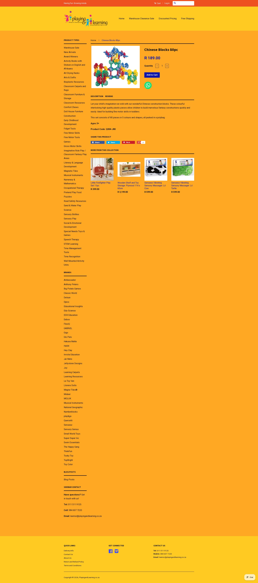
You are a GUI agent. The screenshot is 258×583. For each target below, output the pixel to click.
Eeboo (67, 319)
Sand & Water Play (72, 205)
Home (121, 18)
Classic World (70, 293)
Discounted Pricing (168, 18)
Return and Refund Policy (74, 562)
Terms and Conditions (72, 565)
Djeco (66, 302)
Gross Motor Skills (72, 146)
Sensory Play (70, 218)
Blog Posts (69, 479)
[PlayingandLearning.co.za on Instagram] (116, 552)
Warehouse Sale (71, 47)
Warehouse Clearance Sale (141, 18)
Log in (167, 3)
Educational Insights (73, 306)
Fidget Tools (70, 128)
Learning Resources (73, 376)
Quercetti (68, 420)
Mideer (67, 394)
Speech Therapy (71, 239)
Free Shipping (187, 18)
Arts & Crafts (70, 77)
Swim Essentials (72, 442)
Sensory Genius (71, 429)
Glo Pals (68, 337)
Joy (65, 368)
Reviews (109, 96)
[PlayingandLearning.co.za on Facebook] (111, 552)
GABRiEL (68, 328)
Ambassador (70, 280)
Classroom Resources (74, 103)
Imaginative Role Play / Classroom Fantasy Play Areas (75, 154)
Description (97, 96)
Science (67, 210)
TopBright (68, 460)
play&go (67, 416)
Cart (159, 3)
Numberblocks (71, 411)
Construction (70, 116)
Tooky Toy (68, 455)
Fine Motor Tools (72, 137)
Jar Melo (68, 359)
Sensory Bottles (71, 214)
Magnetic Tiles (71, 171)
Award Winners (71, 56)
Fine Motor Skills (72, 133)
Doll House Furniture (73, 111)
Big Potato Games (72, 288)
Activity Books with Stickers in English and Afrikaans (74, 65)
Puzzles (68, 196)
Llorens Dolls (70, 385)
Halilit (66, 346)
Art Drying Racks (71, 73)
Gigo (66, 332)
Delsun (67, 297)
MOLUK (67, 398)
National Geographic (73, 407)
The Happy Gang (71, 447)
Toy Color (68, 464)
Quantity (148, 66)
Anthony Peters (71, 284)
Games (67, 141)
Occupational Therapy (74, 188)
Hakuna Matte (70, 341)
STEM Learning (71, 244)
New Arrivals (70, 52)
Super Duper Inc (71, 438)
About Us (67, 558)
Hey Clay (68, 350)
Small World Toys (72, 433)
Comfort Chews (71, 107)
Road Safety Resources (75, 201)
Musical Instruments (73, 175)
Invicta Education (72, 354)
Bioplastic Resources (74, 82)
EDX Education (71, 315)
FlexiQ (67, 324)
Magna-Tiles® (70, 390)
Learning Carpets (72, 372)
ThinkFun (68, 451)
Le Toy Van (69, 381)
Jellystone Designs (73, 363)
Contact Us (68, 554)
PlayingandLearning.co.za (89, 577)
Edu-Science (70, 310)
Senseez (68, 425)
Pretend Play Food (72, 192)
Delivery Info (69, 551)
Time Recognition (72, 256)
